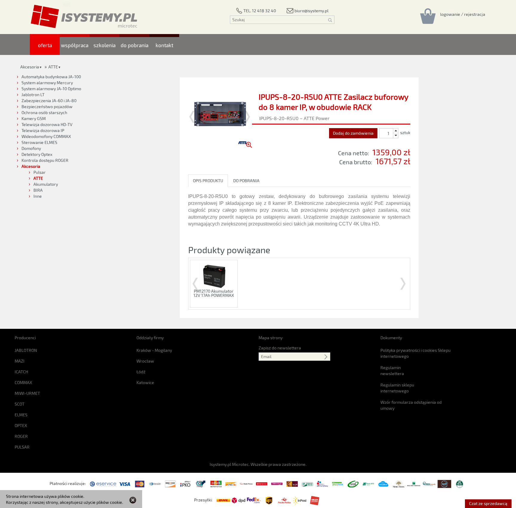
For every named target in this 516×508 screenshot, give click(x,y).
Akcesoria (29, 66)
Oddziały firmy (150, 337)
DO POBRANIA (246, 180)
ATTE (53, 66)
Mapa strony (270, 337)
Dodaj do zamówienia (353, 133)
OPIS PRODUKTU (208, 180)
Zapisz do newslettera (280, 347)
